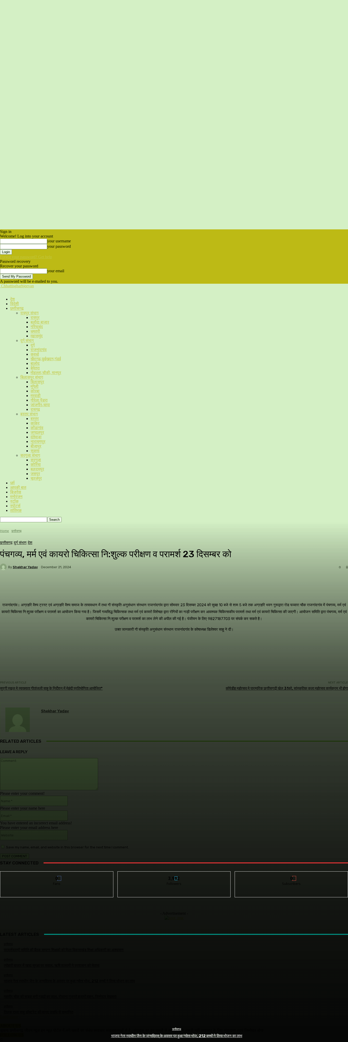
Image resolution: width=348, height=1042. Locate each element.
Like (57, 875)
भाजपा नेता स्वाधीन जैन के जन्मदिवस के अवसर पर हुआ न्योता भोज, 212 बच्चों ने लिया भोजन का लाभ (176, 1036)
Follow (174, 875)
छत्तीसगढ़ (176, 1029)
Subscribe (292, 875)
